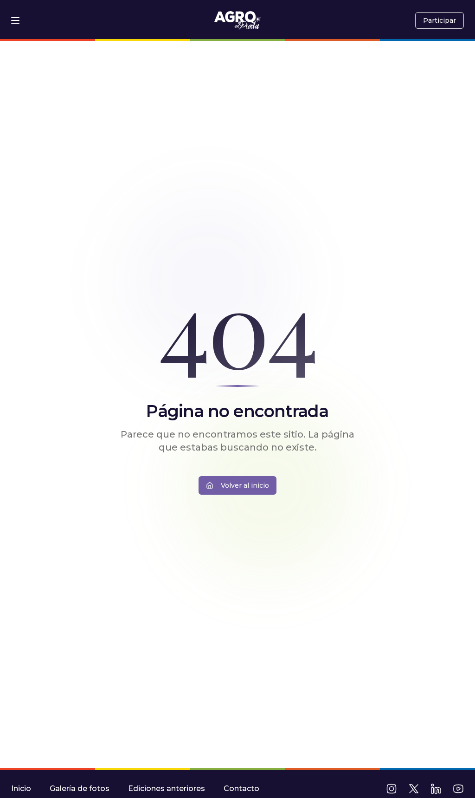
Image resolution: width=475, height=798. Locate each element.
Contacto (241, 788)
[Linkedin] (436, 788)
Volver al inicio (245, 485)
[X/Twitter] (413, 788)
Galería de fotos (79, 788)
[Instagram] (391, 788)
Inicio (21, 788)
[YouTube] (458, 788)
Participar (439, 20)
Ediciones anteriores (166, 788)
